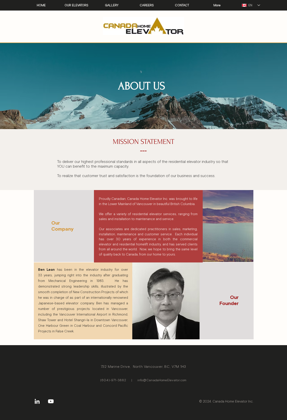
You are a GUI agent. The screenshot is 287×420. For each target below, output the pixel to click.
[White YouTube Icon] (50, 401)
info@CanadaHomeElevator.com (162, 380)
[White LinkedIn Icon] (37, 401)
